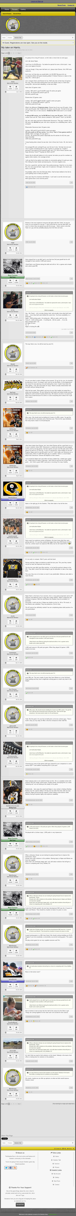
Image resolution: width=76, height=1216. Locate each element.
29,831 (10, 763)
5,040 (10, 88)
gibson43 (13, 726)
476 (10, 733)
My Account (56, 1173)
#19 (71, 874)
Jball (23, 50)
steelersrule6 (12, 536)
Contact (56, 1184)
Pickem (56, 1167)
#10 (71, 547)
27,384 (10, 813)
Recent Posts (62, 5)
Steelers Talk (12, 50)
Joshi (13, 616)
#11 (71, 580)
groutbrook (13, 979)
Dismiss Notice (73, 42)
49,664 (10, 282)
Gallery (23, 9)
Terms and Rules (61, 1209)
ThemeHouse (27, 1211)
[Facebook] (11, 1167)
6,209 (10, 250)
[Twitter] (6, 1167)
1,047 (10, 659)
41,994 (10, 543)
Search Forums (7, 13)
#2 (71, 242)
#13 (71, 653)
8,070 (10, 986)
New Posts (57, 1181)
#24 (71, 1061)
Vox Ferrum (13, 689)
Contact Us (71, 5)
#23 (71, 1016)
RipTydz (12, 392)
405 (10, 623)
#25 (71, 1087)
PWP (12, 243)
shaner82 (13, 1050)
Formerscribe (12, 756)
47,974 (10, 317)
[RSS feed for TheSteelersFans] (73, 1148)
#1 (71, 182)
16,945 (10, 882)
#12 (71, 615)
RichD (13, 364)
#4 (71, 332)
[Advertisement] (38, 204)
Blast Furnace (29, 278)
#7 (71, 428)
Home (7, 9)
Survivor (56, 1163)
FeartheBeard (12, 1022)
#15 (71, 725)
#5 (71, 363)
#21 (71, 944)
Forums (15, 9)
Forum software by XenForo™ (17, 1209)
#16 (71, 769)
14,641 (10, 586)
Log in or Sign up (37, 1)
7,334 (10, 696)
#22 (71, 981)
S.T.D (12, 310)
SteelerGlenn (12, 497)
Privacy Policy (70, 1209)
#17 (71, 800)
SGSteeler (12, 429)
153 (10, 399)
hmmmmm (12, 652)
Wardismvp (12, 875)
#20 (71, 914)
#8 (71, 466)
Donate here (20, 1204)
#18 (71, 841)
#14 (71, 688)
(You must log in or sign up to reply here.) (64, 1103)
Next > (19, 53)
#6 (71, 401)
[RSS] (15, 1167)
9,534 (10, 436)
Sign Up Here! (53, 1214)
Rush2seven (13, 579)
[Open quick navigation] (73, 37)
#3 (71, 278)
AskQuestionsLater (12, 806)
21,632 (10, 505)
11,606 (10, 1057)
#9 (71, 507)
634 (10, 371)
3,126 (10, 1029)
